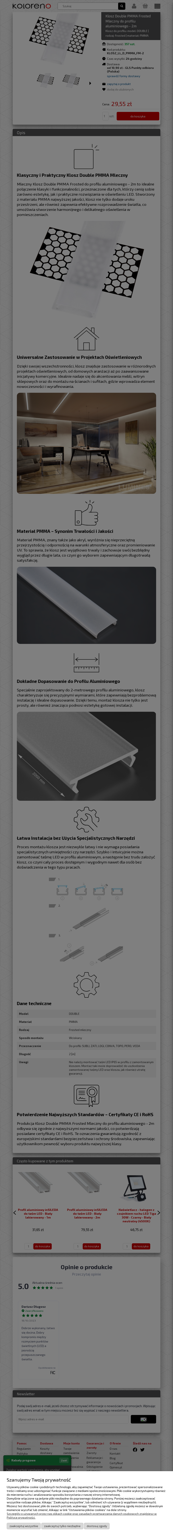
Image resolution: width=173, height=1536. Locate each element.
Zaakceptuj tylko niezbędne (62, 1526)
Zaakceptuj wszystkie (23, 1526)
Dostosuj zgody (97, 1526)
